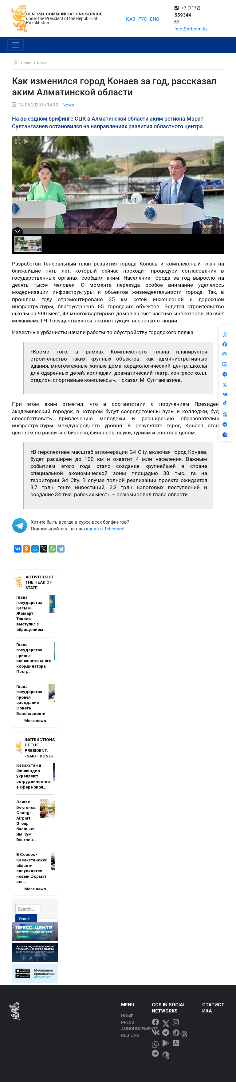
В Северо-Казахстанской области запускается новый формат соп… (32, 868)
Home (127, 1015)
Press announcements (132, 1025)
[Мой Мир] (35, 549)
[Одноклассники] (26, 549)
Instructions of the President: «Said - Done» (40, 747)
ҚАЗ (130, 19)
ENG (154, 19)
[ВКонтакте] (18, 549)
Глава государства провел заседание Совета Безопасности (30, 700)
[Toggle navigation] (15, 45)
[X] (43, 549)
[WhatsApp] (52, 549)
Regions (130, 1035)
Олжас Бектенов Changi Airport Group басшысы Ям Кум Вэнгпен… (26, 820)
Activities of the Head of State (40, 582)
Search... (26, 919)
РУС (142, 19)
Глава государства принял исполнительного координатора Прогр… (33, 658)
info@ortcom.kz (191, 29)
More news (35, 720)
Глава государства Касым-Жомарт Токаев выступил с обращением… (31, 613)
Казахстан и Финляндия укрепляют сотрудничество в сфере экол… (33, 776)
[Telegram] (61, 549)
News (68, 105)
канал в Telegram (104, 529)
